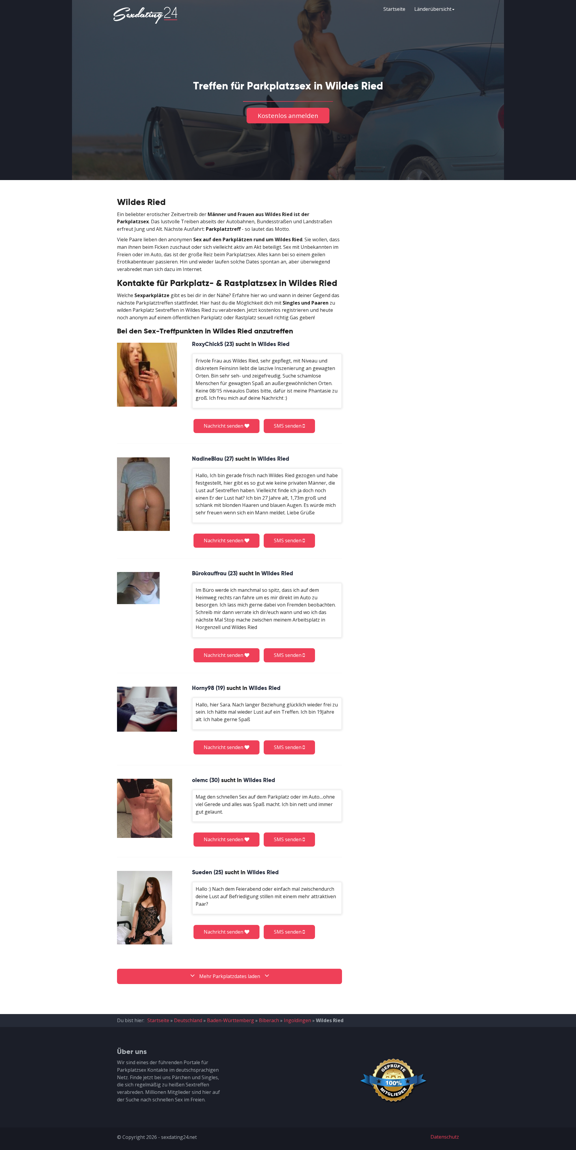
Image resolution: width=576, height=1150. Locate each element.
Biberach (269, 1020)
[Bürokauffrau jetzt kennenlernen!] (138, 588)
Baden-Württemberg (230, 1020)
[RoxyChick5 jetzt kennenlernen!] (147, 375)
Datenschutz (444, 1136)
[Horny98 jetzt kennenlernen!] (147, 709)
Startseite (394, 9)
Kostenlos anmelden (288, 115)
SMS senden (288, 426)
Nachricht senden (224, 426)
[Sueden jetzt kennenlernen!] (144, 907)
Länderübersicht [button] (433, 9)
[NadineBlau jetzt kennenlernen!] (143, 494)
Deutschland (188, 1020)
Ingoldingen (297, 1020)
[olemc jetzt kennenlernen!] (144, 808)
